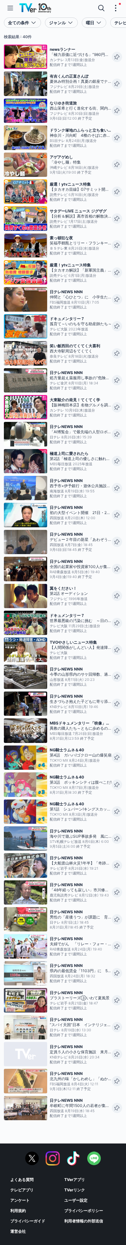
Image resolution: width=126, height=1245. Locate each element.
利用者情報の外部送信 (83, 1220)
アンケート (20, 1200)
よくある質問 (22, 1179)
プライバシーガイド (27, 1220)
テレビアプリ (22, 1189)
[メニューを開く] (10, 8)
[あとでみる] (117, 57)
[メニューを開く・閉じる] (115, 8)
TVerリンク (74, 1189)
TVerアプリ (74, 1179)
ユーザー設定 (76, 1200)
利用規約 (18, 1210)
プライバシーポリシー (83, 1210)
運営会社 (18, 1231)
